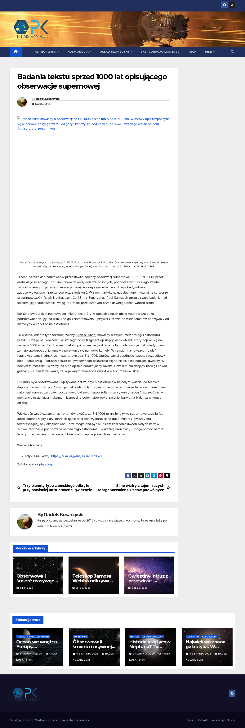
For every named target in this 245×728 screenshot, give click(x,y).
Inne (209, 51)
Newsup (64, 719)
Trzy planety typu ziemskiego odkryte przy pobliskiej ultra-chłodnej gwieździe (57, 487)
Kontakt (202, 719)
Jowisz (21, 637)
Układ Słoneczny (115, 51)
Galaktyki (193, 637)
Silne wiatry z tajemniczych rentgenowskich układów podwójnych (131, 487)
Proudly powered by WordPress (29, 719)
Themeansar (81, 719)
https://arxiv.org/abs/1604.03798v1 (76, 456)
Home (190, 719)
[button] (232, 52)
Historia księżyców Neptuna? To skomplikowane (149, 646)
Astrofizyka (46, 51)
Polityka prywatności (223, 719)
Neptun (134, 637)
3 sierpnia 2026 (144, 653)
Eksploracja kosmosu (160, 51)
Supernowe (80, 637)
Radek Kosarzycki (48, 98)
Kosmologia (79, 51)
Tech (192, 51)
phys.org (45, 464)
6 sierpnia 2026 (31, 653)
